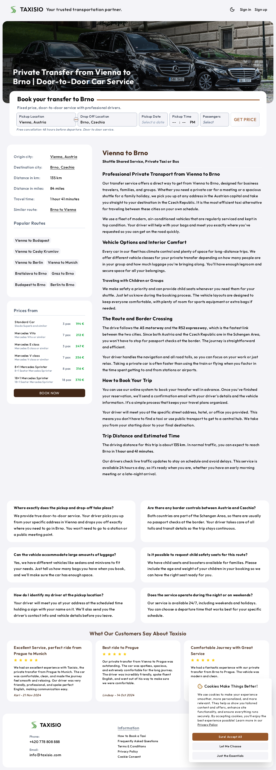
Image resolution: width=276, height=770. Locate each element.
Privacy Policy (128, 751)
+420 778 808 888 (45, 741)
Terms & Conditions (132, 746)
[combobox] (46, 122)
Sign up (261, 9)
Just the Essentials (230, 756)
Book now (49, 393)
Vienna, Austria (63, 156)
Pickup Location (31, 116)
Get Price (245, 119)
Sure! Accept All (230, 737)
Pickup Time (181, 116)
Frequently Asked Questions (138, 741)
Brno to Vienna (63, 209)
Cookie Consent (129, 757)
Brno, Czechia (62, 167)
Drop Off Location (94, 116)
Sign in (245, 9)
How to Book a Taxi (132, 736)
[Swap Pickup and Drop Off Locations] (76, 119)
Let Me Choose (230, 746)
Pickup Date (151, 116)
